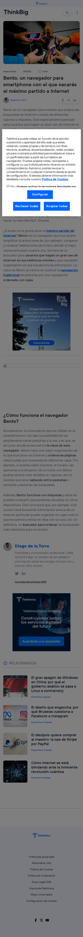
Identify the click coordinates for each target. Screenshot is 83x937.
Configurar (40, 194)
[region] (41, 172)
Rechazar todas (26, 206)
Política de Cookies (55, 179)
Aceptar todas (57, 206)
